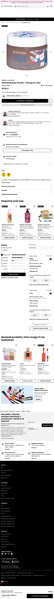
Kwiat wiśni (12, 411)
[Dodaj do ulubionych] (16, 206)
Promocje (16, 566)
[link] (13, 274)
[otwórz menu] (2, 6)
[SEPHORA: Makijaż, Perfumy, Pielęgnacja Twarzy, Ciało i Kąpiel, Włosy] (8, 6)
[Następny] (51, 52)
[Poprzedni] (3, 52)
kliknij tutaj (16, 565)
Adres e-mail (31, 422)
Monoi (18, 411)
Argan (23, 411)
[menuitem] (48, 6)
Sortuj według (32, 244)
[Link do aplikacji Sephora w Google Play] (6, 561)
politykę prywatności (6, 436)
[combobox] (41, 247)
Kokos (28, 411)
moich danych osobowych (8, 434)
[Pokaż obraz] (27, 51)
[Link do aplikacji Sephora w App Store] (15, 561)
